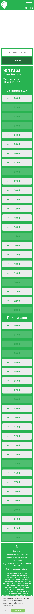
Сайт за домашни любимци (17, 569)
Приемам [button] (18, 610)
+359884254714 (12, 82)
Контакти (17, 551)
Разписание (4, 2)
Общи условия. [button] (8, 606)
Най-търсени (17, 561)
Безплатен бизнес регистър (17, 557)
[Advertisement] (17, 28)
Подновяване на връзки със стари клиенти (17, 565)
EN (31, 8)
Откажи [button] (6, 610)
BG (26, 8)
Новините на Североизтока (17, 554)
